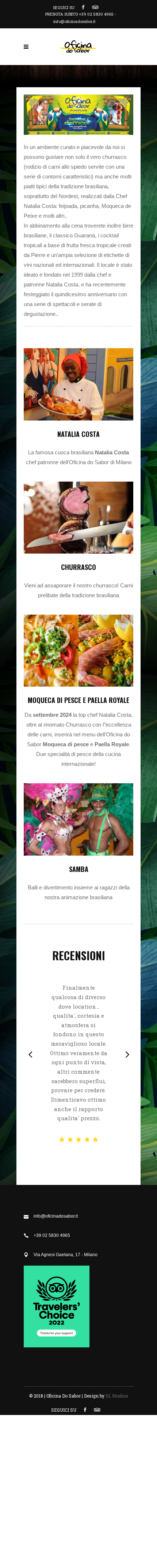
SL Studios (117, 1396)
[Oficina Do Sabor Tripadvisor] (56, 1345)
